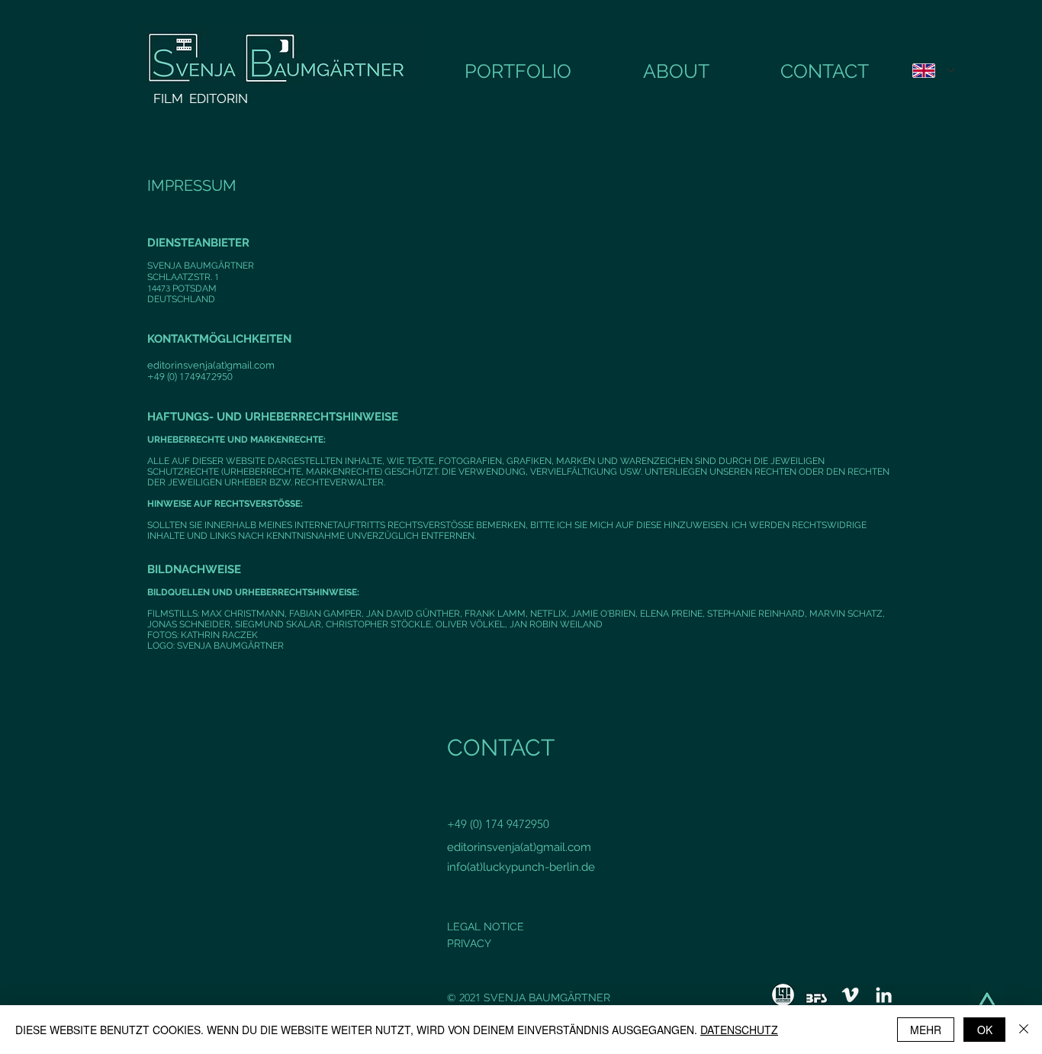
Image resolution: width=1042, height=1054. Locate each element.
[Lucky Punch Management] (783, 995)
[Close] (1024, 1029)
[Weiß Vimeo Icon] (850, 995)
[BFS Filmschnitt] (817, 995)
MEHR (925, 1029)
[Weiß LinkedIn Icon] (884, 995)
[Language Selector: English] (933, 70)
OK (984, 1029)
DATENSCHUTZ (739, 1029)
